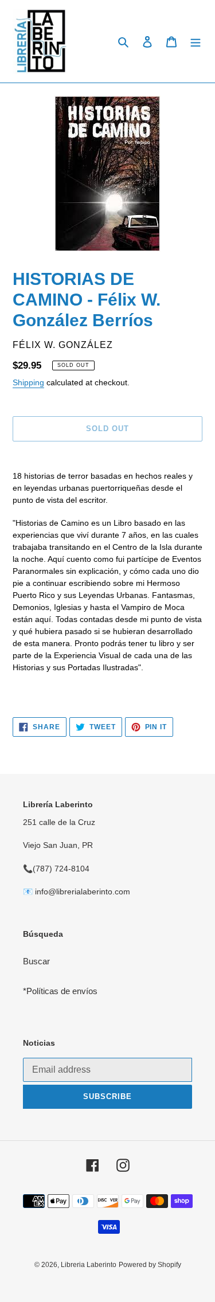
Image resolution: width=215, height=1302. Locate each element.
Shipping (28, 382)
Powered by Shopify (150, 1265)
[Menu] (195, 41)
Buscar (36, 961)
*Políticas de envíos (60, 991)
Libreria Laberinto (88, 1265)
